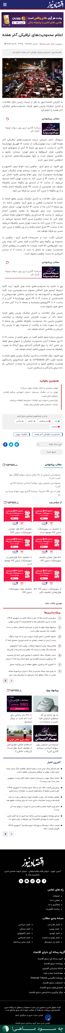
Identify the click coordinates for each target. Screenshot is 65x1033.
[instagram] (32, 881)
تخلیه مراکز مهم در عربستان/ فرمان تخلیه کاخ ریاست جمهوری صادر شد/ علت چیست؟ (33, 780)
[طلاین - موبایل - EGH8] (32, 20)
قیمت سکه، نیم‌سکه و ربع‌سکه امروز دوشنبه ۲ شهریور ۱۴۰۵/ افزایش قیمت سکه (33, 827)
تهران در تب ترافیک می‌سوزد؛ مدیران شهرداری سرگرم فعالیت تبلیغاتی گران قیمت (30, 394)
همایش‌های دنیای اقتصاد (51, 987)
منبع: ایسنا (51, 452)
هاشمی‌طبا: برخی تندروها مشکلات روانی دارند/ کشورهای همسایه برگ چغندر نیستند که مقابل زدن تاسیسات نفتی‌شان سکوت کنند (31, 648)
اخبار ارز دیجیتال (52, 942)
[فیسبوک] (5, 444)
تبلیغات (56, 896)
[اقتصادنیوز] (32, 862)
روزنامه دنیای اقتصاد (53, 963)
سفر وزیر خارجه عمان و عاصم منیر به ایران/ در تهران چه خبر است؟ (34, 808)
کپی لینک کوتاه (55, 444)
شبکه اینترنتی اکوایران (52, 968)
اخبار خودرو (55, 933)
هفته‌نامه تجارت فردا (53, 973)
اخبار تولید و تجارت (51, 937)
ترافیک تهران (21, 434)
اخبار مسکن (25, 929)
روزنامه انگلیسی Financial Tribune (47, 978)
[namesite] (55, 4)
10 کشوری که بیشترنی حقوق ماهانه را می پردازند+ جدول (33, 664)
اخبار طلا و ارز (54, 924)
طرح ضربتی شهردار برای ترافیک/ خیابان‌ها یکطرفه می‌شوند (34, 400)
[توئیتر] (11, 444)
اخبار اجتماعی (24, 937)
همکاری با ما (54, 904)
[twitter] (38, 881)
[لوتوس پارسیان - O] (32, 1029)
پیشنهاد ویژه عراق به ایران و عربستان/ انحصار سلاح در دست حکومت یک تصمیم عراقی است (31, 629)
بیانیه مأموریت (53, 909)
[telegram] (27, 881)
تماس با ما (55, 900)
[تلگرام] (17, 444)
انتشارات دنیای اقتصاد (52, 982)
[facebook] (44, 881)
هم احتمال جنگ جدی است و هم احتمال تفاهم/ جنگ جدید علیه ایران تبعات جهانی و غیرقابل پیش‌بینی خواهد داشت (32, 770)
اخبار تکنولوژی (23, 933)
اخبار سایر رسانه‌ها (47, 44)
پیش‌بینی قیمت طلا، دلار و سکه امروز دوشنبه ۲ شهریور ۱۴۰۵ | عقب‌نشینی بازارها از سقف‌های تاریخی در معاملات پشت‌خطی (33, 789)
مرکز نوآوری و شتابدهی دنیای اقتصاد (46, 992)
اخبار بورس (54, 929)
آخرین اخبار (53, 762)
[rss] (21, 881)
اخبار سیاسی (24, 924)
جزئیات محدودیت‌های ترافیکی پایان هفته (41, 404)
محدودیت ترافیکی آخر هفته (47, 434)
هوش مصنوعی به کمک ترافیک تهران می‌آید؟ (39, 388)
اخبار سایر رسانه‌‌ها (21, 942)
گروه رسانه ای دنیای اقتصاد (50, 958)
